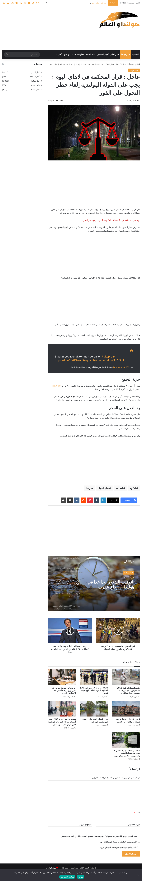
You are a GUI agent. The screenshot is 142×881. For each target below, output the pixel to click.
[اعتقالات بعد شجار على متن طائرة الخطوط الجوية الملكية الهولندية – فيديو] (94, 677)
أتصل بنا (58, 54)
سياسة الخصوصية (67, 877)
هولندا (89, 488)
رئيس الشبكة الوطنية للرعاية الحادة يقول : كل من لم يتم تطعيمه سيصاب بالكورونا (128, 690)
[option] (94, 583)
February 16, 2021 (121, 367)
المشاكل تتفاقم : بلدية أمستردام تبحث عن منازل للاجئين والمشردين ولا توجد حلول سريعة (126, 753)
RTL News (57, 385)
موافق (80, 877)
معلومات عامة (78, 54)
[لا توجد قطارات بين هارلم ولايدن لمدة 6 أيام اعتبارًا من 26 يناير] (126, 709)
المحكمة (119, 488)
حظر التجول (103, 488)
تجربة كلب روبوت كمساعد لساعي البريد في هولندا (111, 584)
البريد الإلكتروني (133, 824)
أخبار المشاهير (103, 54)
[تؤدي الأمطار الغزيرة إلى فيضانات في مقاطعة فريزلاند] (94, 709)
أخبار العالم (115, 54)
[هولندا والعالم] (119, 19)
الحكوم (133, 488)
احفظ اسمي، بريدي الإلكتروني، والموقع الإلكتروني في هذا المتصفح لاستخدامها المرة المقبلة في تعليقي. (99, 836)
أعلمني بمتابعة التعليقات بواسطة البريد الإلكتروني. (119, 842)
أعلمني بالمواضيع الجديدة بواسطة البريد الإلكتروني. (118, 847)
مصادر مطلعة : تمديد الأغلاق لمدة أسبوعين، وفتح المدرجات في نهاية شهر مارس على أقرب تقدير (62, 722)
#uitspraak (108, 356)
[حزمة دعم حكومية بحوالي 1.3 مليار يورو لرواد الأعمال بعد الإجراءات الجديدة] (62, 677)
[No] (138, 875)
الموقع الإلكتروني (85, 824)
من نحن (67, 54)
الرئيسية (135, 54)
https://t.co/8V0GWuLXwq (71, 360)
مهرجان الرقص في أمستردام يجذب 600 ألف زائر (87, 3)
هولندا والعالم (51, 868)
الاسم (137, 812)
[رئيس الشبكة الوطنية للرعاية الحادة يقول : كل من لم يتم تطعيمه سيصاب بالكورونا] (126, 677)
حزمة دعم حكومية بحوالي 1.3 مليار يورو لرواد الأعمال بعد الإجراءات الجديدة (64, 690)
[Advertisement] (47, 28)
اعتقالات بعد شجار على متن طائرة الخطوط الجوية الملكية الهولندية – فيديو (94, 690)
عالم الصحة (90, 54)
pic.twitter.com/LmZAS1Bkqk (106, 360)
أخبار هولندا (125, 54)
